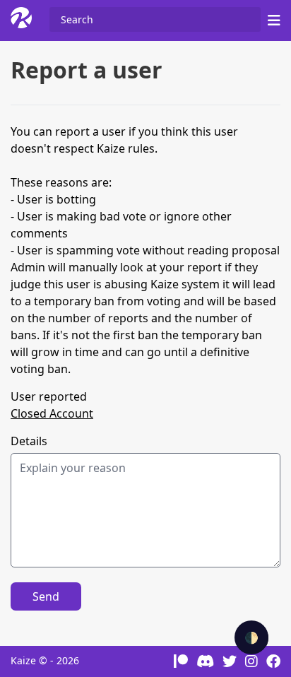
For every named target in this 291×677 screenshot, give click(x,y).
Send (45, 596)
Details (29, 441)
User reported (49, 396)
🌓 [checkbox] (251, 637)
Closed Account (52, 413)
